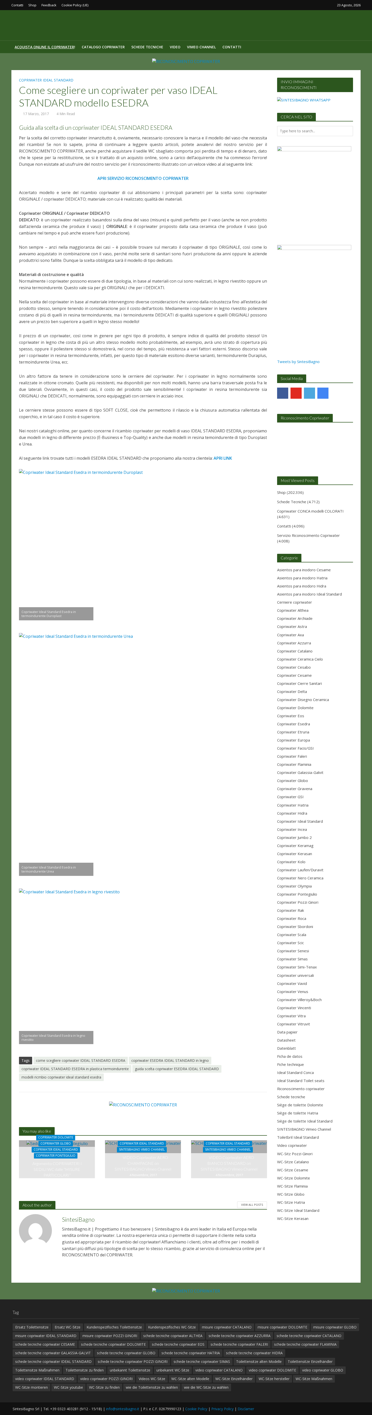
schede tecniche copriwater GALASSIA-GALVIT (53, 1352)
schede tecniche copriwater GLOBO (126, 1352)
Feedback (49, 5)
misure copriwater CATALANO (227, 1327)
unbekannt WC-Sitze (172, 1370)
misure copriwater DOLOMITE (282, 1327)
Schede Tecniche (147, 47)
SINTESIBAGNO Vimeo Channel (142, 1149)
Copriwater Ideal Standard (46, 80)
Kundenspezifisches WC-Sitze (172, 1327)
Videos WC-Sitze (152, 1378)
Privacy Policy (222, 1408)
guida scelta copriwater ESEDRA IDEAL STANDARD (177, 1068)
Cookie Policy (196, 1408)
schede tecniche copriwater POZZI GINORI (133, 1361)
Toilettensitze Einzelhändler (310, 1361)
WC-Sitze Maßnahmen (314, 1378)
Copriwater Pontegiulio (55, 1155)
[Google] (322, 393)
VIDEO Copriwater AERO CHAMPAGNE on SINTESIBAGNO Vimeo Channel (143, 1163)
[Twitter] (309, 393)
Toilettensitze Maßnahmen (37, 1370)
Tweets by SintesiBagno (298, 361)
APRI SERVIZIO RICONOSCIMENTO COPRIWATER (143, 178)
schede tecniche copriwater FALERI (239, 1344)
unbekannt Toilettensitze (130, 1370)
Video (175, 47)
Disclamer (246, 1408)
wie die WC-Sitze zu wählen (206, 1387)
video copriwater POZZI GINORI (106, 1378)
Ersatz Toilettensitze (32, 1327)
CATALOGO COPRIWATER (103, 47)
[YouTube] (296, 393)
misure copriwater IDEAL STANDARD (45, 1335)
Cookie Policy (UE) (74, 5)
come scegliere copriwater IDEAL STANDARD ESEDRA (80, 1060)
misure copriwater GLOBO (335, 1327)
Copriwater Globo (55, 1143)
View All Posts (252, 1205)
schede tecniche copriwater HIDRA (254, 1352)
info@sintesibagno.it (122, 1408)
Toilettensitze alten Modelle (259, 1361)
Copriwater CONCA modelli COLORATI (310, 511)
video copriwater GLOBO (322, 1370)
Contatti (17, 5)
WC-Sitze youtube (68, 1387)
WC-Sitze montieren (31, 1387)
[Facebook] (282, 393)
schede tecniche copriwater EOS (178, 1344)
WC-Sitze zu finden (104, 1387)
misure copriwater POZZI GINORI (109, 1335)
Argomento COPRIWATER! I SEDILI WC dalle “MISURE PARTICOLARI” (57, 1169)
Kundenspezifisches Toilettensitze (114, 1327)
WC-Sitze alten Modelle (190, 1378)
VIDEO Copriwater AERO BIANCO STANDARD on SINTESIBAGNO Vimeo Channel (229, 1163)
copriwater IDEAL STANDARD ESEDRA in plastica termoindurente (75, 1068)
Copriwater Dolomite (55, 1137)
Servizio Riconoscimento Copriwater (308, 535)
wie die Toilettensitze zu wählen (152, 1387)
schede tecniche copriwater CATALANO (309, 1335)
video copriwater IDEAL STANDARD (44, 1378)
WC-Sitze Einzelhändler (234, 1378)
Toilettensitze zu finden (85, 1370)
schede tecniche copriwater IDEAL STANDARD (53, 1361)
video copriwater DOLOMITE (272, 1370)
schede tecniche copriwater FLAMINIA (305, 1344)
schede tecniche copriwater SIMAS (202, 1361)
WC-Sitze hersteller (274, 1378)
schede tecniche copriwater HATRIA (190, 1352)
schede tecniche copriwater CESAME (45, 1344)
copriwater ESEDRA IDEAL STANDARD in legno (170, 1060)
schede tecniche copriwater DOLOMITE (113, 1344)
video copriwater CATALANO (219, 1370)
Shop (32, 5)
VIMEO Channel (201, 47)
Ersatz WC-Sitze (67, 1327)
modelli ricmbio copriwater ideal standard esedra (61, 1077)
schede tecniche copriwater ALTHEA (172, 1335)
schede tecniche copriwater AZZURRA (240, 1335)
